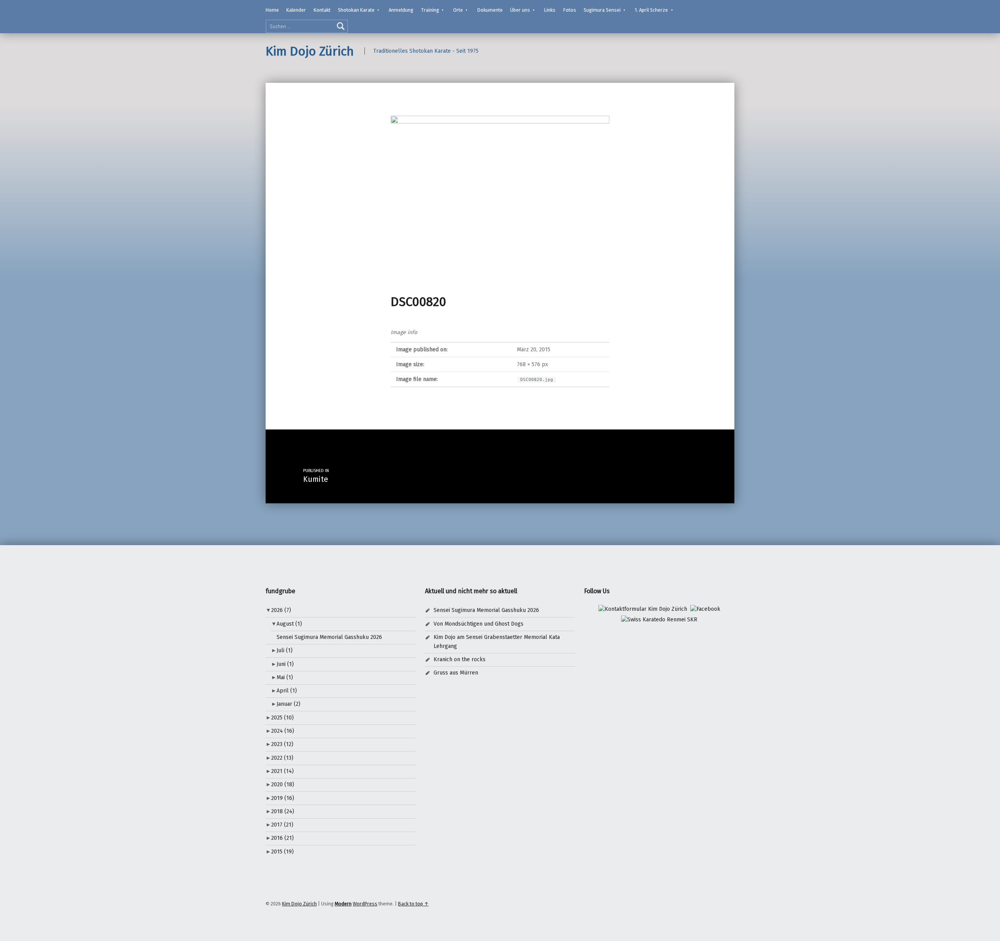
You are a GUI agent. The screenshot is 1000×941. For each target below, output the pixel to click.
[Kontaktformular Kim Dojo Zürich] (643, 609)
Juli (285, 650)
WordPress (365, 904)
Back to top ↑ (413, 904)
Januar (288, 704)
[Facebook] (705, 609)
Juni (285, 664)
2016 (282, 838)
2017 (282, 824)
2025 (282, 717)
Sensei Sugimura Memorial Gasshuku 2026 (329, 637)
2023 (282, 744)
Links (549, 10)
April (287, 690)
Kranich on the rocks (460, 659)
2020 (282, 784)
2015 (282, 851)
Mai (285, 677)
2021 (282, 771)
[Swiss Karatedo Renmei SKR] (659, 619)
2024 (282, 731)
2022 (282, 758)
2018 (282, 811)
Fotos (569, 10)
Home (272, 10)
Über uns (520, 10)
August (289, 624)
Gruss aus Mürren (456, 672)
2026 (281, 610)
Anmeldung (401, 10)
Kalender (296, 10)
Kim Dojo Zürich (310, 51)
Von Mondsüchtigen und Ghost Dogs (478, 624)
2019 (282, 798)
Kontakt (322, 10)
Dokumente (490, 10)
